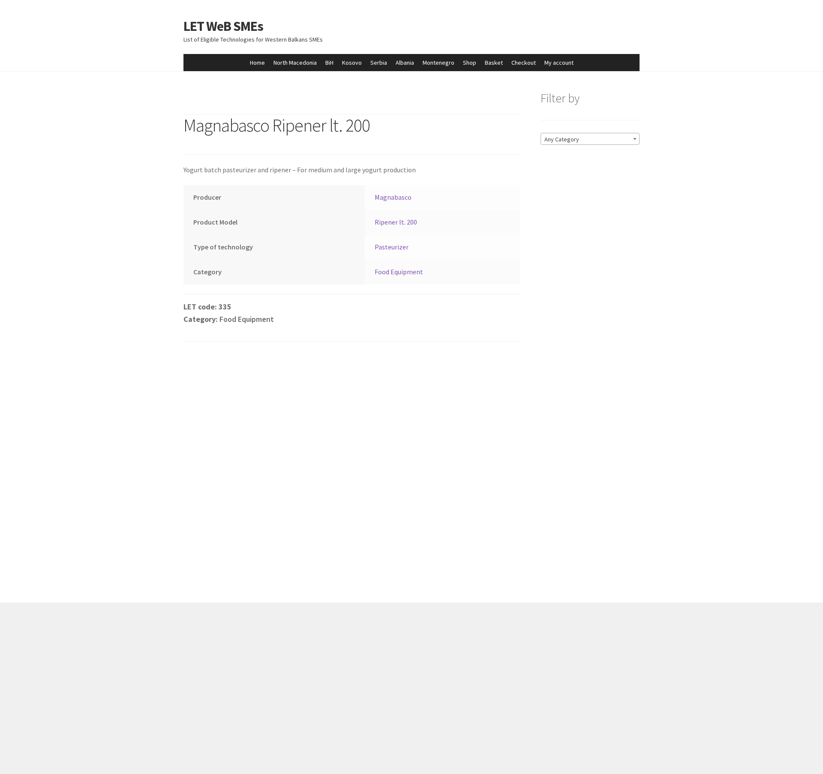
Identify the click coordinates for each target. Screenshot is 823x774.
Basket (494, 62)
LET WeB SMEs (223, 26)
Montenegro (438, 62)
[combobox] (590, 139)
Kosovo (352, 62)
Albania (405, 62)
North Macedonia (295, 62)
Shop (469, 62)
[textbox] (590, 139)
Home (257, 62)
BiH (329, 62)
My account (559, 62)
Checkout (523, 62)
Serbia (378, 62)
